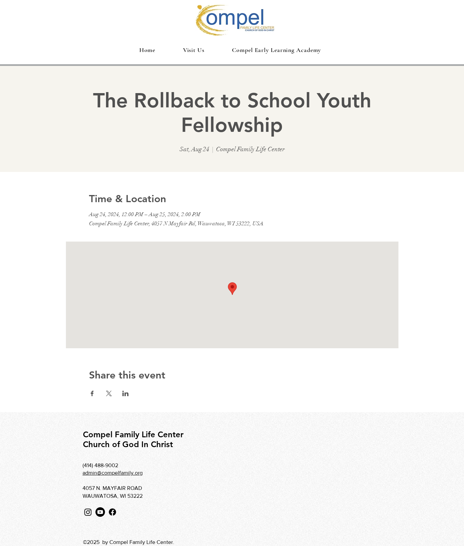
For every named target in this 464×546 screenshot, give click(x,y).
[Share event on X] (109, 393)
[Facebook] (112, 512)
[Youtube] (100, 512)
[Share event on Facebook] (92, 393)
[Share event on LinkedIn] (125, 393)
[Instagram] (88, 512)
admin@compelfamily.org (113, 473)
